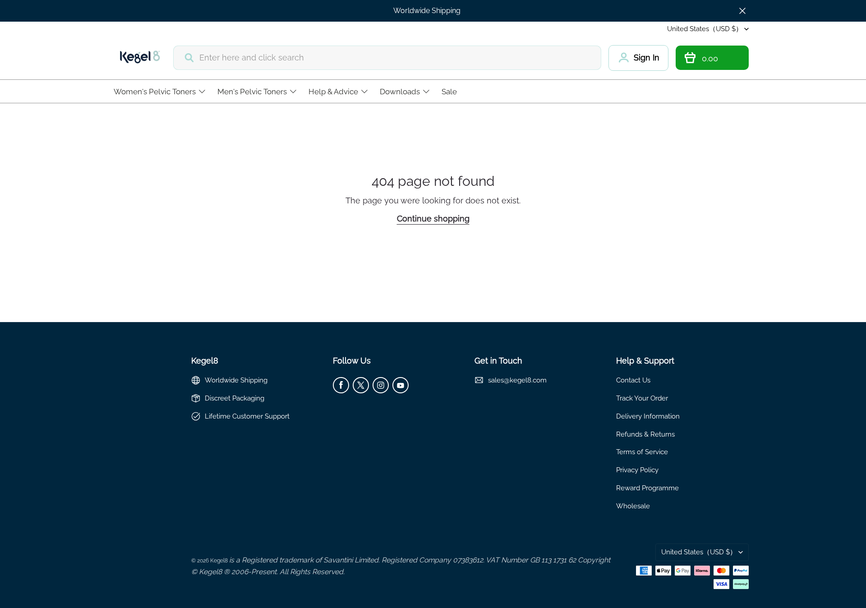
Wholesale (633, 506)
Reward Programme (647, 488)
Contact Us (633, 380)
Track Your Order (642, 398)
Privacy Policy (637, 470)
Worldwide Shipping (427, 10)
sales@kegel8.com (517, 380)
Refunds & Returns (645, 434)
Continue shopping (433, 218)
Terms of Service (642, 452)
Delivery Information (648, 416)
